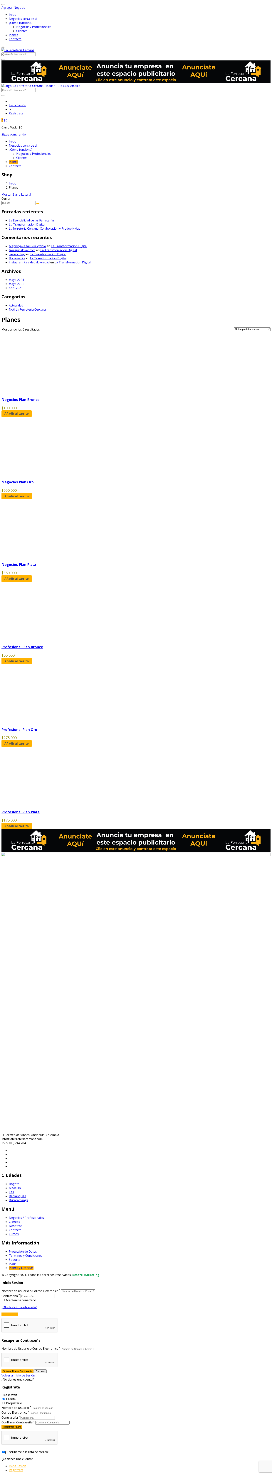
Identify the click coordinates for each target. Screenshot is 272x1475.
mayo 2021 (16, 284)
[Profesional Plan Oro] (36, 722)
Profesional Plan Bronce (22, 647)
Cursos (14, 1234)
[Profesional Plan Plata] (36, 804)
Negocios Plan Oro (17, 482)
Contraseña (9, 1296)
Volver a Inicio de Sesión (18, 1375)
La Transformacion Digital (27, 224)
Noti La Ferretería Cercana (27, 309)
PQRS (12, 1264)
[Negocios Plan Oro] (36, 474)
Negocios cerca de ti (23, 19)
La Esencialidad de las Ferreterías (32, 220)
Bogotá (14, 1184)
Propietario (14, 1403)
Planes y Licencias (21, 1268)
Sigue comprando (13, 134)
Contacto (15, 39)
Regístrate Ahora (12, 1426)
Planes (13, 35)
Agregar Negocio (13, 8)
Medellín (15, 1188)
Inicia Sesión (17, 105)
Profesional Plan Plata (20, 812)
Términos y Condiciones (25, 1256)
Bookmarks (17, 258)
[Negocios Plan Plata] (36, 557)
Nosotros (15, 1226)
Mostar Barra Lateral (16, 194)
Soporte (14, 1260)
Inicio (12, 15)
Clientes (21, 31)
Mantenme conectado (20, 1300)
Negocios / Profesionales (33, 27)
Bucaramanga (18, 1200)
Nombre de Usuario (15, 1408)
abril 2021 (16, 288)
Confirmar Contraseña (17, 1422)
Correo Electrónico (14, 1413)
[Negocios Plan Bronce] (36, 392)
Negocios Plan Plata (18, 564)
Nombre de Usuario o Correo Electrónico (29, 1291)
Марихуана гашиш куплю (27, 246)
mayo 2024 (16, 280)
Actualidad (16, 305)
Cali (11, 1192)
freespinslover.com (22, 250)
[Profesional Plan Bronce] (36, 639)
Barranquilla (17, 1196)
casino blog (17, 254)
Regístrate (16, 113)
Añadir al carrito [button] (16, 413)
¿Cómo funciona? (21, 23)
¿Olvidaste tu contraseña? (19, 1307)
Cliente (11, 1399)
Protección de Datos (23, 1251)
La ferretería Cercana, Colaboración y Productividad (44, 228)
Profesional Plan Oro (19, 729)
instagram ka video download (29, 262)
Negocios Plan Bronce (20, 399)
